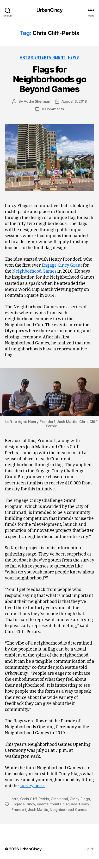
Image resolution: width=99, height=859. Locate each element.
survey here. (32, 786)
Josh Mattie (38, 809)
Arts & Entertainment (42, 57)
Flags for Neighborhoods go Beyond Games (49, 79)
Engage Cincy (23, 804)
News (73, 57)
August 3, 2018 (74, 101)
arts (15, 799)
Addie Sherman (37, 101)
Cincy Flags (80, 799)
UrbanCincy (49, 10)
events (42, 804)
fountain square (63, 804)
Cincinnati (59, 799)
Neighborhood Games (34, 271)
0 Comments (53, 109)
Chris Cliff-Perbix (34, 799)
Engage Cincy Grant (62, 265)
